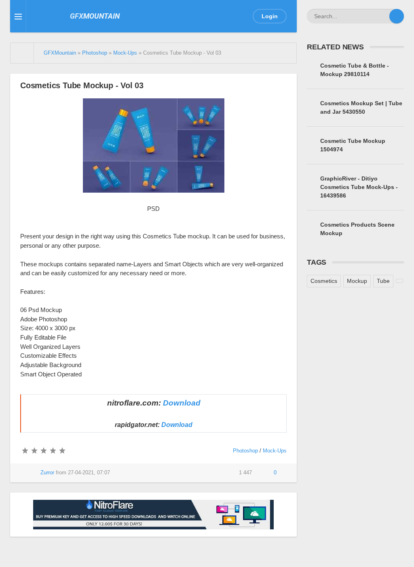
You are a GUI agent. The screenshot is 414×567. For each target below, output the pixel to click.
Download (182, 403)
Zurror (47, 473)
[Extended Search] (382, 16)
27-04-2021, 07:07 (89, 473)
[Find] (396, 16)
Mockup (357, 281)
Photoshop (245, 451)
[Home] (22, 53)
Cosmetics (323, 281)
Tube (383, 281)
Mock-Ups (275, 451)
